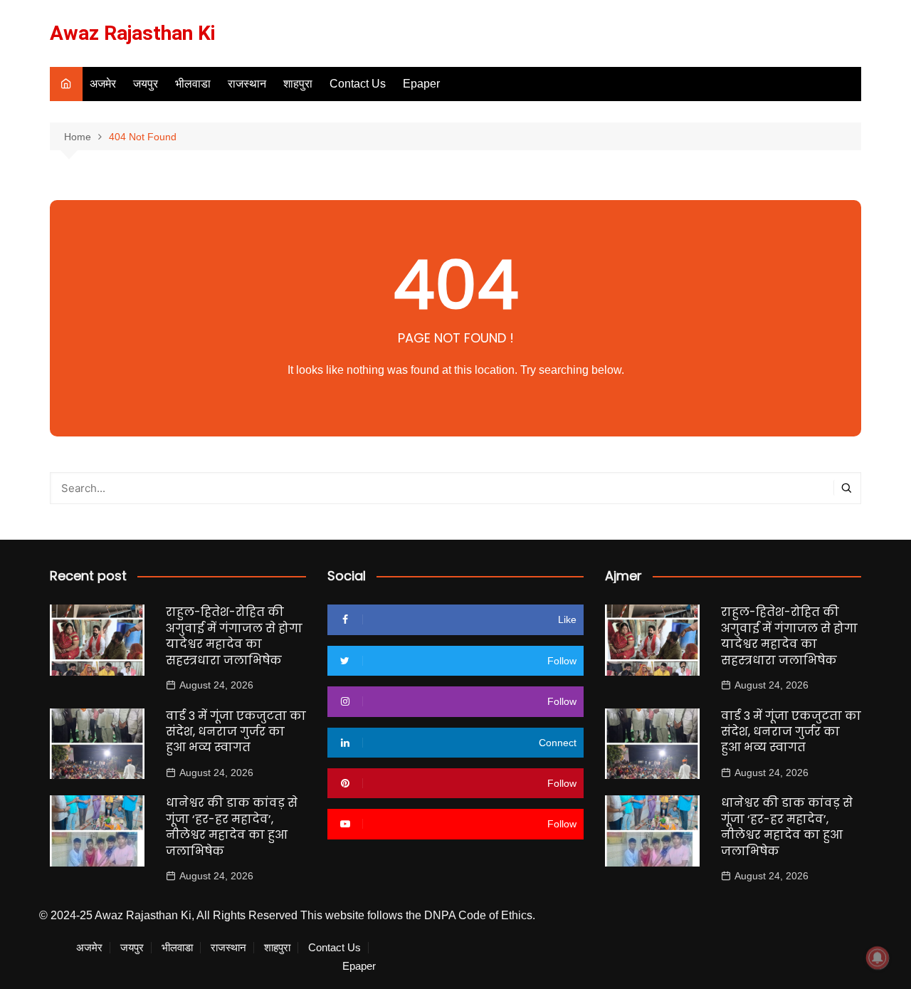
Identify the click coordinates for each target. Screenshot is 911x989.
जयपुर (145, 84)
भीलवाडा (193, 84)
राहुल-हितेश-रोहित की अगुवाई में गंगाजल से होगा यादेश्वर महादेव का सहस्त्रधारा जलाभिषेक (234, 636)
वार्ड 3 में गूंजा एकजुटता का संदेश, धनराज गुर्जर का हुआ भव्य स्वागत (236, 732)
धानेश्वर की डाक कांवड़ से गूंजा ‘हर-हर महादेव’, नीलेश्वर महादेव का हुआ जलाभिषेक (231, 827)
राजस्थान (247, 84)
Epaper (421, 84)
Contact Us (358, 84)
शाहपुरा (297, 84)
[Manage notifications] (877, 957)
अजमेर (103, 84)
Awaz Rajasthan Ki (133, 33)
